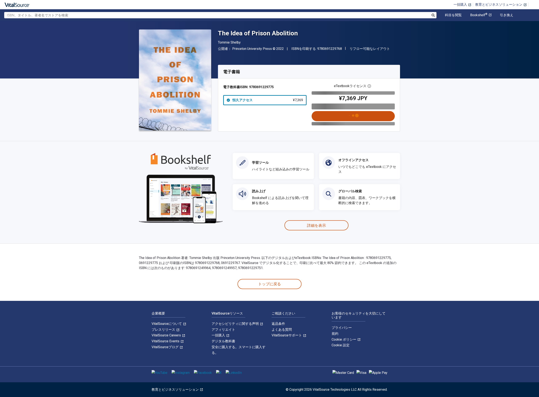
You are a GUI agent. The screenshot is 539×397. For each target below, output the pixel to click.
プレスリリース (164, 330)
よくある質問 (282, 330)
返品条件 (278, 324)
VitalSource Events (166, 341)
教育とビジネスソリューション (499, 5)
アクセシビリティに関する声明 (236, 324)
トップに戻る (269, 284)
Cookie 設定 (341, 345)
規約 (335, 334)
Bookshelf (478, 15)
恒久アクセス (267, 100)
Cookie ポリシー (344, 339)
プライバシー (342, 328)
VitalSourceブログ (165, 347)
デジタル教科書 (223, 341)
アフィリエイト (223, 330)
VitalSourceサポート (287, 335)
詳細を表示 (316, 225)
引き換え (506, 15)
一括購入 (461, 5)
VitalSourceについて (167, 324)
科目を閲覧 (453, 15)
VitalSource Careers (167, 335)
